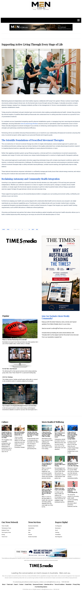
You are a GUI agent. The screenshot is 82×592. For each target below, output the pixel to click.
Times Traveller (5, 525)
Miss (29, 530)
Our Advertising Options (41, 586)
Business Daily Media (33, 525)
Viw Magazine (58, 525)
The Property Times (6, 532)
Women (30, 534)
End (37, 229)
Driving (3, 534)
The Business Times (6, 528)
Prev (8, 229)
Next (33, 229)
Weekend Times (5, 530)
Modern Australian (32, 536)
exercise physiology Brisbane (29, 123)
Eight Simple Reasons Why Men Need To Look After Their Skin (73, 464)
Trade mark (10, 584)
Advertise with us (48, 584)
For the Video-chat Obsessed (9, 368)
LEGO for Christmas (7, 377)
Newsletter (69, 584)
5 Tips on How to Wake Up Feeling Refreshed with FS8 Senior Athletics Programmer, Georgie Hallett (72, 435)
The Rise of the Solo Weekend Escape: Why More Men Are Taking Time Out (32, 434)
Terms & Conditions (59, 584)
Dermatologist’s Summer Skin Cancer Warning (60, 464)
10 (29, 229)
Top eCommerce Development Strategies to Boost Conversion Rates (19, 405)
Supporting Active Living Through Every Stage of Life (32, 44)
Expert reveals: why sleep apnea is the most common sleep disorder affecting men (47, 491)
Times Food (4, 536)
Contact (21, 584)
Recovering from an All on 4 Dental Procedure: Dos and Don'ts (60, 435)
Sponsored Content (38, 584)
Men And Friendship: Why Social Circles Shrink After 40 (19, 433)
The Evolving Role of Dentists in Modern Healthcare (47, 464)
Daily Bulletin (31, 528)
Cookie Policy (28, 584)
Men (29, 532)
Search (16, 584)
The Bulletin (58, 534)
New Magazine (58, 536)
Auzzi (56, 530)
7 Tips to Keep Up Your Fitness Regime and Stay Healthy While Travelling (47, 434)
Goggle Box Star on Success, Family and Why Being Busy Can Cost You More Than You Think (7, 434)
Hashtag (57, 532)
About (3, 584)
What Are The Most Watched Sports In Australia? (14, 339)
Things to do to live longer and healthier (60, 489)
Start (3, 229)
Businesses (58, 528)
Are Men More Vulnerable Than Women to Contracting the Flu (72, 490)
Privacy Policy (76, 584)
